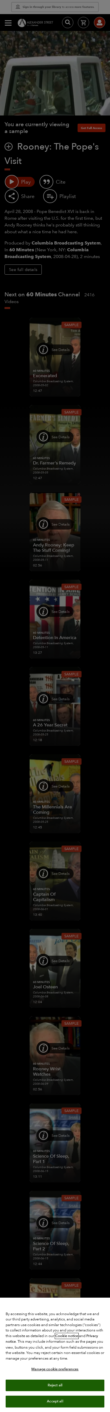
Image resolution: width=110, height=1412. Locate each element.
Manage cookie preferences (54, 1369)
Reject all (55, 1385)
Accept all (55, 1401)
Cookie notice (66, 1335)
